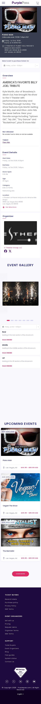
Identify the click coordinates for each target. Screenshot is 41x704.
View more (20, 574)
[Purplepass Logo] (20, 2)
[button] (20, 49)
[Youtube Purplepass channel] (34, 681)
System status (11, 658)
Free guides (10, 655)
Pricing (7, 624)
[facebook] (5, 252)
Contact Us (9, 662)
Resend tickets (11, 599)
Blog (7, 652)
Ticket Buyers (10, 645)
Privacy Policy (10, 606)
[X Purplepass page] (13, 681)
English (19, 694)
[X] (10, 252)
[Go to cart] (37, 3)
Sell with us (9, 621)
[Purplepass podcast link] (27, 681)
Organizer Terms (12, 630)
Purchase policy (11, 603)
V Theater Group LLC (13, 248)
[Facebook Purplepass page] (6, 681)
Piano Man (6, 142)
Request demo (11, 627)
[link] (20, 207)
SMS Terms (9, 609)
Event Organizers (12, 648)
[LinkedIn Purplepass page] (20, 681)
